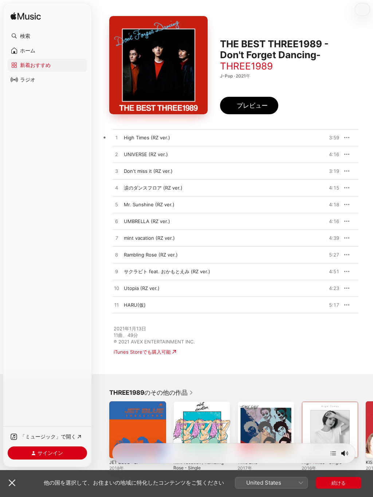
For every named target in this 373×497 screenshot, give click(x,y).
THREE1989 (246, 66)
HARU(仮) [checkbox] (135, 305)
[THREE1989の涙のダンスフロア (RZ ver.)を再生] (116, 188)
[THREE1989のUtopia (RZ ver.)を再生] (116, 288)
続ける (338, 483)
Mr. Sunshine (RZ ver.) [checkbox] (149, 204)
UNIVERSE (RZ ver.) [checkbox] (146, 154)
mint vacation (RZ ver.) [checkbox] (149, 238)
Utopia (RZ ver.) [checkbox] (142, 288)
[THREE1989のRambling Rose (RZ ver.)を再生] (116, 255)
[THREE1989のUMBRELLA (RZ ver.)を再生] (116, 221)
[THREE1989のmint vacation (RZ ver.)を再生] (116, 238)
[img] (26, 16)
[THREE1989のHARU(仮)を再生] (116, 305)
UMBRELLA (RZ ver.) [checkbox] (147, 221)
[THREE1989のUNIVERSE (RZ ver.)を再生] (116, 154)
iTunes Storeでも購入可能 (142, 352)
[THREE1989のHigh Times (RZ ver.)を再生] (116, 138)
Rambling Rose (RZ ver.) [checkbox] (151, 255)
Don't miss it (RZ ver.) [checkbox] (148, 171)
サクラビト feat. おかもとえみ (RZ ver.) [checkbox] (167, 271)
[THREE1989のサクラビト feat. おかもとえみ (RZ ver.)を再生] (116, 272)
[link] (151, 393)
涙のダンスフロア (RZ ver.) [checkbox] (153, 188)
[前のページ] (102, 429)
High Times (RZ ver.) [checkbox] (147, 137)
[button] (47, 36)
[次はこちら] (333, 453)
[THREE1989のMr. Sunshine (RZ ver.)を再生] (116, 205)
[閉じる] (12, 483)
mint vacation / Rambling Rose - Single (198, 465)
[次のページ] (366, 429)
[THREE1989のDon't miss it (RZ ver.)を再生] (116, 171)
